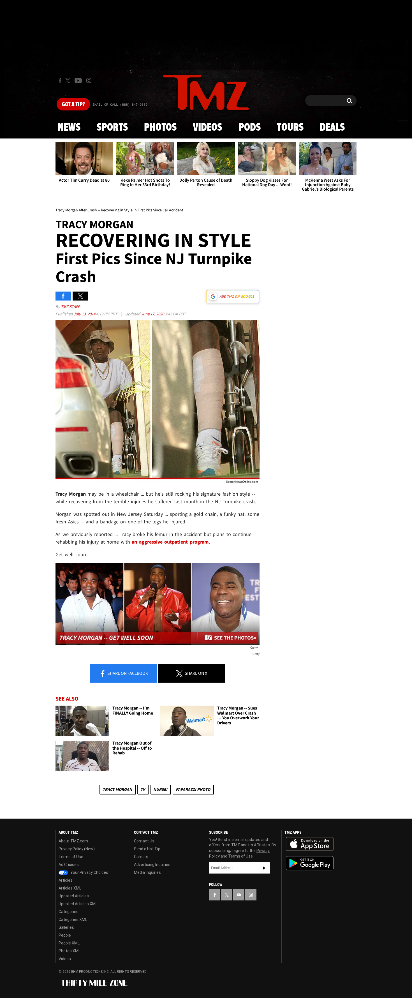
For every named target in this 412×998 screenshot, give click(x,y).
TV (142, 789)
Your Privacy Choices (89, 872)
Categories (68, 911)
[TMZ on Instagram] (89, 80)
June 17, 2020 (153, 314)
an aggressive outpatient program (170, 542)
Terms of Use (71, 856)
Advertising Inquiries (152, 864)
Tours (290, 127)
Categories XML (73, 919)
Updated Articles (74, 896)
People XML (69, 943)
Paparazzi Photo (193, 789)
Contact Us (144, 841)
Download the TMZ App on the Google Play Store (310, 863)
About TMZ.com (73, 841)
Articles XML (70, 888)
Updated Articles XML (78, 904)
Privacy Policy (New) (77, 849)
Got (73, 104)
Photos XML (69, 951)
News (69, 127)
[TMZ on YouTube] (238, 894)
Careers (141, 856)
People (65, 935)
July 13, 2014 (84, 314)
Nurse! (160, 789)
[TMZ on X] (68, 80)
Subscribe (264, 868)
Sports (112, 127)
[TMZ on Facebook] (60, 80)
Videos (207, 127)
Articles (66, 880)
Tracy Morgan (117, 789)
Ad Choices (69, 864)
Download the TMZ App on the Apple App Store (310, 844)
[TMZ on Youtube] (78, 80)
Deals (332, 127)
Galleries (66, 927)
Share (127, 673)
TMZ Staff (70, 306)
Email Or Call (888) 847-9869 (119, 105)
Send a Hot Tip (147, 849)
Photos (160, 127)
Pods (250, 127)
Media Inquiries (147, 872)
